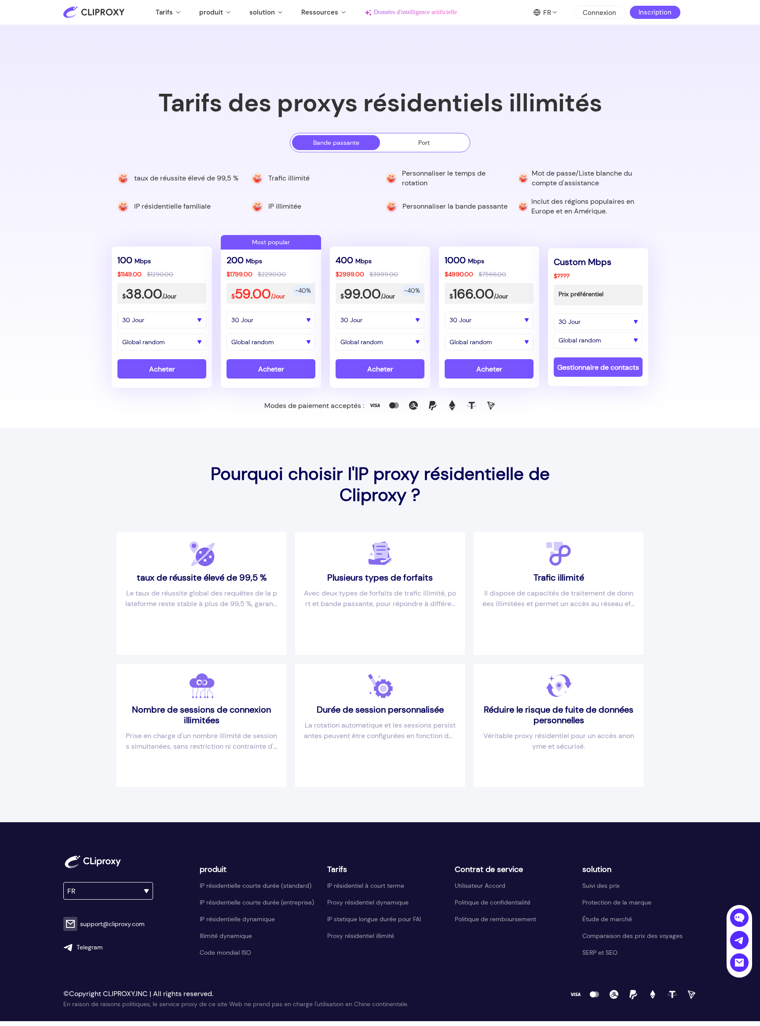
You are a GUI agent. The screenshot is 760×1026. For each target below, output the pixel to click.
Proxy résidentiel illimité (360, 936)
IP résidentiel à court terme (365, 886)
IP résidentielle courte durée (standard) (255, 886)
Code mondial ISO (225, 952)
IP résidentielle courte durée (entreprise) (257, 902)
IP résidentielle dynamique (237, 919)
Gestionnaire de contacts (598, 367)
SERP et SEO (600, 952)
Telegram (90, 947)
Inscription (655, 12)
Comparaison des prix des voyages (632, 936)
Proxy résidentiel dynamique (368, 902)
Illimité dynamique (226, 936)
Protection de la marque (616, 902)
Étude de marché (607, 919)
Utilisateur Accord (480, 886)
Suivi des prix (601, 886)
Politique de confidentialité (492, 902)
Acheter (162, 369)
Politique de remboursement (495, 919)
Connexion (599, 12)
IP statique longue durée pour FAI (374, 919)
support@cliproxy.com (112, 924)
